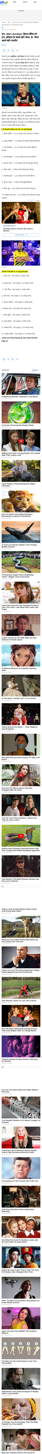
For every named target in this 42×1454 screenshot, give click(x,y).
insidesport (4, 267)
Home (4, 22)
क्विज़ (35, 2)
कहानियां (25, 2)
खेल (9, 22)
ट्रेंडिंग (14, 2)
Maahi (4, 45)
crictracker (4, 108)
